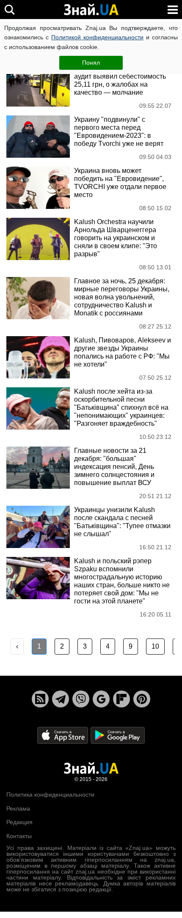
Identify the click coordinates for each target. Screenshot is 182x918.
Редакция (19, 822)
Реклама (18, 808)
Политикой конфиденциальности (97, 37)
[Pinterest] (141, 699)
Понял (91, 62)
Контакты (19, 836)
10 (155, 646)
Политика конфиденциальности (50, 794)
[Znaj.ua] (91, 10)
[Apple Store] (63, 735)
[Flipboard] (121, 699)
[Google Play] (117, 735)
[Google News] (101, 699)
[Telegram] (60, 699)
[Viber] (80, 699)
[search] (9, 9)
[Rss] (40, 699)
